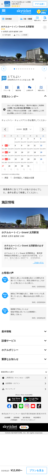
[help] (33, 79)
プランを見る (36, 470)
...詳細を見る (38, 263)
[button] (17, 140)
